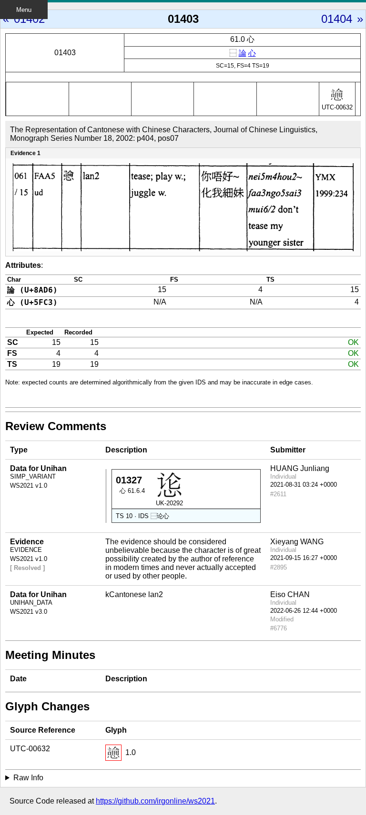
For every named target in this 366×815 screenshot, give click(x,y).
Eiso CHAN (290, 594)
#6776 (278, 628)
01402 (29, 18)
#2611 (278, 494)
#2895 (278, 567)
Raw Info (28, 778)
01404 (336, 18)
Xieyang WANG (297, 542)
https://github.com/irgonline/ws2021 (155, 801)
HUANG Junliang (299, 468)
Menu (23, 9)
